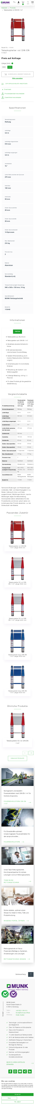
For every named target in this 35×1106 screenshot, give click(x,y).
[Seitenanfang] (31, 974)
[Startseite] (5, 3)
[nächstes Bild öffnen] (31, 753)
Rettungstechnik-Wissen (15, 959)
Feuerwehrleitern (12, 842)
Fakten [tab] (17, 331)
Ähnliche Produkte (17, 758)
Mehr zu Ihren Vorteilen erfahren (16, 1063)
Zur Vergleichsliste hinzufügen (16, 83)
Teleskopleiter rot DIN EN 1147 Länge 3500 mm (17, 547)
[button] (14, 3)
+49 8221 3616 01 (22, 1010)
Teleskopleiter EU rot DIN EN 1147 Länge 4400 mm (17, 619)
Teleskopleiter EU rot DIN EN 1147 (17, 742)
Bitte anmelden (17, 78)
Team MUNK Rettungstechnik (11, 881)
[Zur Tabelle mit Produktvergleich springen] (12, 63)
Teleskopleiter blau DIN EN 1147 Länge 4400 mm (17, 691)
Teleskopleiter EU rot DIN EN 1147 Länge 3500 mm (17, 583)
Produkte (12, 8)
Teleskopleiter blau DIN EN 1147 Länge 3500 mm (17, 655)
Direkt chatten (20, 1015)
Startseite (4, 8)
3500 (4, 67)
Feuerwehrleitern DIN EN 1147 (15, 802)
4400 (10, 67)
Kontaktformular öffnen (23, 1013)
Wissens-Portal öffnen (14, 921)
